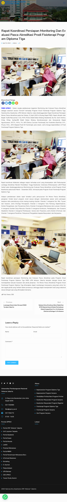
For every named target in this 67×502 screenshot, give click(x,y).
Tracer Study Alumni (10, 478)
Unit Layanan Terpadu (10, 431)
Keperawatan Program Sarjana (47, 393)
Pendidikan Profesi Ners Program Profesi (50, 396)
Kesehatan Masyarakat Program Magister (50, 403)
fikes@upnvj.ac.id (11, 409)
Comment (9, 341)
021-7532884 (9, 405)
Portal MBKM (7, 451)
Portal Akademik (8, 435)
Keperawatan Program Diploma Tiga (48, 390)
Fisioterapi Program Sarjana (46, 410)
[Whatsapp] (13, 103)
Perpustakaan (7, 468)
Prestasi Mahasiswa (9, 448)
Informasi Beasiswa (9, 458)
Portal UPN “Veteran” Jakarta (12, 428)
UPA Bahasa (7, 471)
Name (7, 332)
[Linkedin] (9, 103)
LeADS (5, 445)
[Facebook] (3, 103)
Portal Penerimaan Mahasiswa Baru (14, 455)
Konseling (6, 461)
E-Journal (6, 465)
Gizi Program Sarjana (43, 413)
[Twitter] (6, 103)
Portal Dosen (7, 438)
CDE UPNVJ (7, 475)
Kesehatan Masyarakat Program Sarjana (50, 400)
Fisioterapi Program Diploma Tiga (47, 406)
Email (35, 332)
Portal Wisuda (7, 441)
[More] (16, 103)
